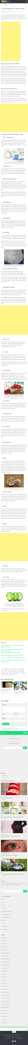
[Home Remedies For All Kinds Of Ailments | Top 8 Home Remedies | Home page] (7, 2)
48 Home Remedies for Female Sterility (10, 836)
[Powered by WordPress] (9, 1038)
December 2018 (5, 995)
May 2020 (4, 943)
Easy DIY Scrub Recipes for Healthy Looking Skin (12, 817)
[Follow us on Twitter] (26, 733)
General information (6, 911)
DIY (1, 815)
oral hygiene (3, 672)
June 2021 (4, 937)
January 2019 (4, 992)
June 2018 (4, 1013)
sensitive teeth (15, 672)
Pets (2, 872)
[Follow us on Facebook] (24, 733)
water (10, 674)
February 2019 (5, 989)
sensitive (10, 672)
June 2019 (4, 977)
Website (4, 718)
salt (7, 672)
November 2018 (5, 998)
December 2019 (5, 959)
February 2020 (5, 953)
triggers (2, 674)
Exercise (4, 905)
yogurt (13, 674)
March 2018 (4, 1022)
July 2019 (4, 974)
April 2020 (4, 946)
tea (20, 672)
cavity (10, 669)
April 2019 (4, 983)
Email (15, 713)
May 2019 (4, 980)
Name (3, 713)
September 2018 (5, 1004)
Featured (4, 908)
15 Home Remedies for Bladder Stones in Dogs (12, 874)
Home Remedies (4, 4)
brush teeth (6, 669)
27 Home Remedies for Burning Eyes (9, 855)
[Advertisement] (11, 41)
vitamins (6, 674)
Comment (4, 704)
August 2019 (4, 971)
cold (18, 669)
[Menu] (26, 1)
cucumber (22, 669)
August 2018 (4, 1007)
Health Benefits (4, 796)
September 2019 (5, 968)
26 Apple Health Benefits (7, 798)
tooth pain (23, 672)
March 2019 (4, 986)
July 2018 (4, 1010)
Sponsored (4, 926)
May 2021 (4, 940)
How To (3, 920)
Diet (3, 899)
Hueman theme (20, 1038)
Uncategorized (5, 929)
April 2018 (4, 1019)
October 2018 (5, 1001)
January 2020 (4, 956)
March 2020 (4, 949)
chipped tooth (14, 669)
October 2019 (5, 965)
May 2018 (4, 1016)
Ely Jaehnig (4, 11)
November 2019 (5, 962)
